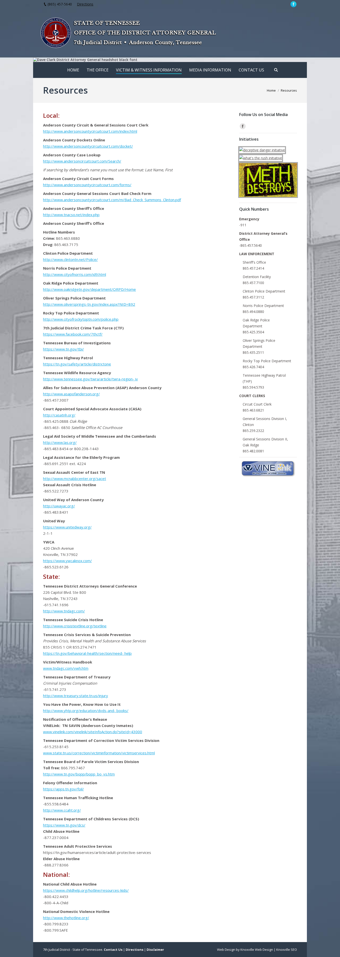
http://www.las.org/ (60, 442)
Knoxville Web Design (256, 949)
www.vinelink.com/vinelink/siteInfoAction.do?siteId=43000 (92, 731)
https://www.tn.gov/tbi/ (63, 349)
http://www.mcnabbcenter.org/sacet (74, 478)
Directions (85, 4)
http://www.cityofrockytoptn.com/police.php (80, 319)
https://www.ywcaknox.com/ (67, 560)
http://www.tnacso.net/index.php (71, 214)
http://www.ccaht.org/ (62, 810)
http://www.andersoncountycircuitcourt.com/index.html (90, 131)
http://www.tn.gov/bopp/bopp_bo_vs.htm (79, 774)
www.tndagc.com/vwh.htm (65, 668)
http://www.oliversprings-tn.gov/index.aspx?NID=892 (89, 304)
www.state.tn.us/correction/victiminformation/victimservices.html (99, 752)
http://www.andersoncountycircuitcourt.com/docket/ (88, 146)
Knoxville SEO (286, 949)
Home (271, 90)
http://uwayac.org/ (59, 505)
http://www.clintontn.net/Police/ (70, 259)
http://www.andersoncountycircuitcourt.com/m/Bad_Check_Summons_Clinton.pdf (112, 199)
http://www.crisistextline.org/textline (75, 625)
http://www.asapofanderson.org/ (71, 393)
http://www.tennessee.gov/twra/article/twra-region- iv (90, 378)
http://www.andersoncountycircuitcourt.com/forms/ (87, 184)
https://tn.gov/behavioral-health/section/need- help (87, 653)
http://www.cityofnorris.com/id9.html (74, 274)
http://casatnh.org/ (59, 415)
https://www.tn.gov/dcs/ (64, 825)
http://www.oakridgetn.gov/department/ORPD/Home (89, 289)
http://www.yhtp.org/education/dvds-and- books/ (85, 710)
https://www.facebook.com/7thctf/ (73, 334)
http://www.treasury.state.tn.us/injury (75, 695)
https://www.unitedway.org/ (67, 527)
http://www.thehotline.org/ (66, 917)
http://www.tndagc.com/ (64, 610)
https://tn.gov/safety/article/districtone (77, 363)
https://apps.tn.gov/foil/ (63, 788)
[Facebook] (293, 4)
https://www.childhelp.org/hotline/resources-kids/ (86, 890)
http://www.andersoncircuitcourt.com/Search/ (82, 161)
